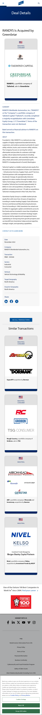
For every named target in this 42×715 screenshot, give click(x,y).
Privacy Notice (25, 695)
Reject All (21, 705)
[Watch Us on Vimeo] (28, 622)
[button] (3, 3)
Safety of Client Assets (21, 669)
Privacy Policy (21, 647)
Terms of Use (21, 651)
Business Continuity (21, 660)
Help (21, 639)
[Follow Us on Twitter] (18, 622)
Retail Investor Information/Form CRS (21, 643)
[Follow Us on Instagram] (34, 622)
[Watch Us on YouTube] (23, 622)
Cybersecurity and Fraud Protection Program (21, 664)
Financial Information (21, 656)
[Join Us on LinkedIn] (13, 622)
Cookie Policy (14, 695)
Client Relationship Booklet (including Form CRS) (21, 673)
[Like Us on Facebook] (8, 622)
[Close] (39, 678)
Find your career (29, 590)
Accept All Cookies (21, 711)
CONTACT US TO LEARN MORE (12, 231)
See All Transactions (21, 320)
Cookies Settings (21, 699)
